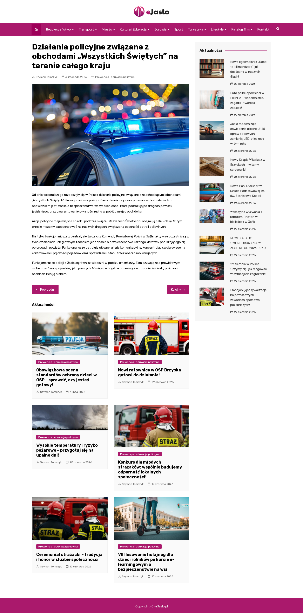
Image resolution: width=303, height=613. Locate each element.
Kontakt (263, 29)
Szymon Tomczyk (47, 77)
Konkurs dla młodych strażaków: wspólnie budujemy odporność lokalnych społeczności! (150, 469)
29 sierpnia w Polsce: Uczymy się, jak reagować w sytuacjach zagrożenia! (248, 269)
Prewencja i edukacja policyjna (115, 77)
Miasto (107, 29)
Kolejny (176, 290)
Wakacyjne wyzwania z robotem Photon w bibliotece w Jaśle (246, 217)
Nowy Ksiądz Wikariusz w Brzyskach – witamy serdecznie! (247, 164)
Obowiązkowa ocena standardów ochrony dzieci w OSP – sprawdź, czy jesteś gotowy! (66, 377)
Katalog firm (240, 29)
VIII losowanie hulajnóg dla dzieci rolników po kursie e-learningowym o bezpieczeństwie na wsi (146, 562)
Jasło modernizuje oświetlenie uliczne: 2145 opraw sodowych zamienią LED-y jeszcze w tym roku (247, 134)
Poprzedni (47, 290)
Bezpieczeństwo (58, 29)
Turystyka (195, 29)
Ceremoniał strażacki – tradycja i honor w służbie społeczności (69, 557)
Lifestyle (217, 29)
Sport (178, 29)
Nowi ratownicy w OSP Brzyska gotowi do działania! (149, 372)
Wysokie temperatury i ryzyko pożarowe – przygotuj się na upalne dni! (67, 450)
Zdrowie (160, 29)
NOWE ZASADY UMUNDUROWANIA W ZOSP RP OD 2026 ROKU (248, 243)
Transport (86, 29)
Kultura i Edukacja (133, 29)
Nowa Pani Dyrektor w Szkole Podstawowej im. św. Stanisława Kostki (247, 191)
